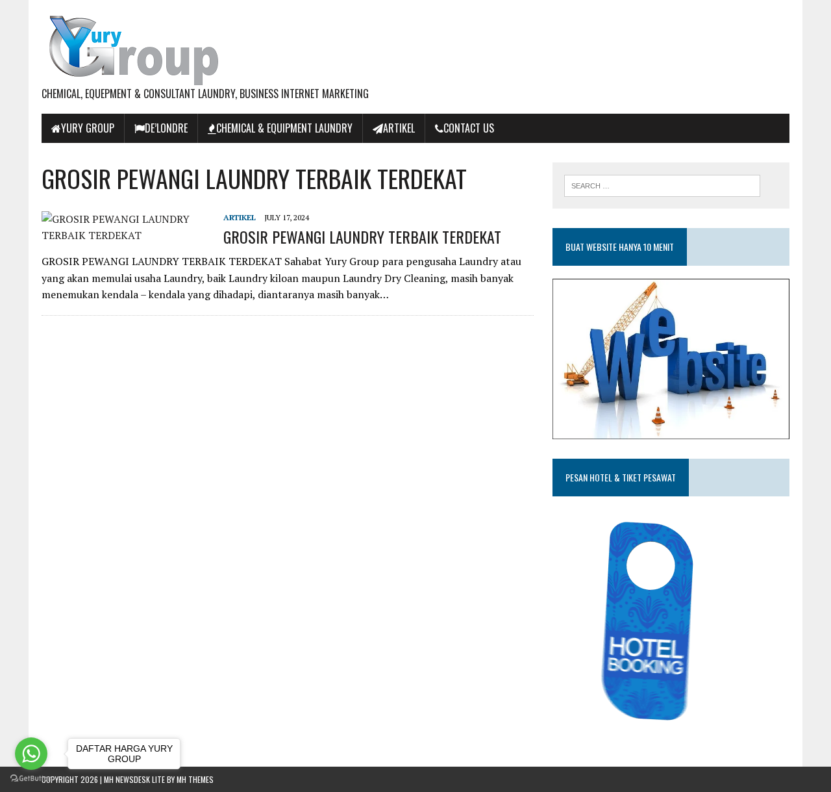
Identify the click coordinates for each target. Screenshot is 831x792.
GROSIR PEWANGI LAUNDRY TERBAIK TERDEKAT (362, 236)
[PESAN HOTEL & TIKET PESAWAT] (651, 725)
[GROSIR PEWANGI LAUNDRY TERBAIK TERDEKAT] (126, 235)
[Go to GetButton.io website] (31, 778)
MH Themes (195, 779)
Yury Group (87, 128)
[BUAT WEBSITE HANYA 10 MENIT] (670, 430)
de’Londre (166, 128)
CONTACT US (468, 128)
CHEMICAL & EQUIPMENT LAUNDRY (284, 128)
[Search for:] (662, 184)
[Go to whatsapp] (31, 753)
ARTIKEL (399, 128)
